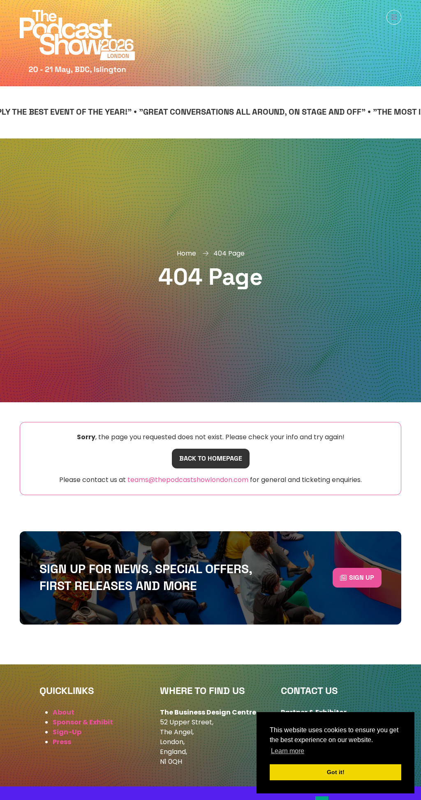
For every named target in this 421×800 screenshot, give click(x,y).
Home (186, 253)
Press (62, 742)
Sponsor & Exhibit (83, 722)
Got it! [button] (336, 772)
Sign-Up (67, 732)
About (63, 712)
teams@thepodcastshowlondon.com (187, 479)
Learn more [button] (287, 750)
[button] (393, 17)
